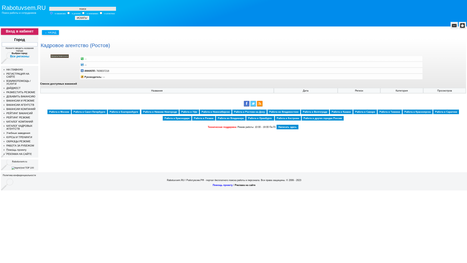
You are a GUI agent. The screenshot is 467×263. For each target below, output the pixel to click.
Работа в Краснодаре (177, 118)
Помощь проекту (16, 149)
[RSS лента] (260, 105)
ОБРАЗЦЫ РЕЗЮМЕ (18, 141)
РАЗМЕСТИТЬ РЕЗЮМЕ (20, 92)
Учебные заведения (18, 133)
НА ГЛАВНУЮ (14, 69)
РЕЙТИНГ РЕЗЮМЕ (18, 117)
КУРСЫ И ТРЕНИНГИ (19, 137)
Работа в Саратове (446, 111)
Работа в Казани (341, 111)
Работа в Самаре (365, 111)
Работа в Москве (59, 111)
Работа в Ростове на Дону (249, 111)
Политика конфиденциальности (19, 175)
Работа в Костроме (288, 118)
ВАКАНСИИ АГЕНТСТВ (20, 104)
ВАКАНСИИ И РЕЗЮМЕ (20, 100)
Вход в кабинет (20, 31)
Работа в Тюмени (389, 111)
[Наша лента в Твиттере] (253, 105)
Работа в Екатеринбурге (124, 111)
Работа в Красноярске (417, 111)
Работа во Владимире (231, 118)
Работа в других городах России (323, 118)
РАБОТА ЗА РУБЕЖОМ (20, 145)
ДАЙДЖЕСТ (13, 88)
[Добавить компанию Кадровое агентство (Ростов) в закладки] (462, 25)
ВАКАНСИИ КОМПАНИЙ (20, 109)
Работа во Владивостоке (283, 111)
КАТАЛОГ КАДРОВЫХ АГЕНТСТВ (19, 127)
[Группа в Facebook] (247, 105)
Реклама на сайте (245, 185)
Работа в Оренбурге (260, 118)
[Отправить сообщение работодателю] (454, 25)
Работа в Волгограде (315, 111)
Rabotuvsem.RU (24, 7)
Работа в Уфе (189, 111)
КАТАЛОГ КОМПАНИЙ (19, 121)
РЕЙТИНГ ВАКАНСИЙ (19, 113)
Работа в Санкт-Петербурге (89, 111)
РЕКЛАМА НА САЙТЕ (19, 154)
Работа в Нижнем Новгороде (160, 111)
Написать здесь (287, 127)
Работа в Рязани (203, 118)
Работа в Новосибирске (216, 111)
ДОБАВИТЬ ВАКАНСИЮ (20, 96)
